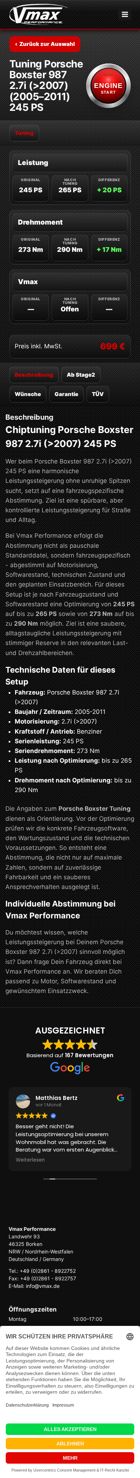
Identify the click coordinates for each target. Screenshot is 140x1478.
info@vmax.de (43, 1286)
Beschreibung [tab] (34, 374)
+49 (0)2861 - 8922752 (48, 1271)
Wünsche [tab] (28, 394)
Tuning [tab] (24, 133)
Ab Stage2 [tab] (81, 374)
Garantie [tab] (66, 394)
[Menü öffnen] (124, 14)
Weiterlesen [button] (30, 1160)
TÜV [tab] (98, 394)
